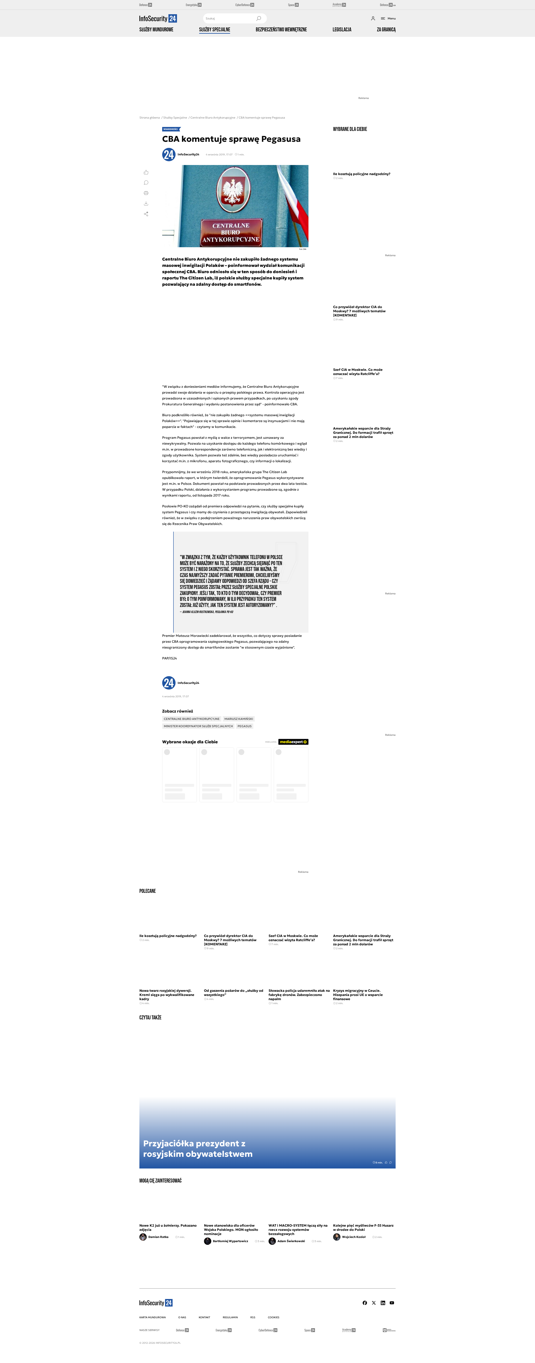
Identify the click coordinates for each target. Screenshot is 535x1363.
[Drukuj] (146, 193)
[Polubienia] (146, 172)
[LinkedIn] (383, 1303)
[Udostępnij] (146, 213)
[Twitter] (374, 1303)
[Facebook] (365, 1303)
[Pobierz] (146, 203)
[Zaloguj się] (373, 18)
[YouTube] (392, 1303)
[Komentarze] (146, 182)
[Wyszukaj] (258, 18)
